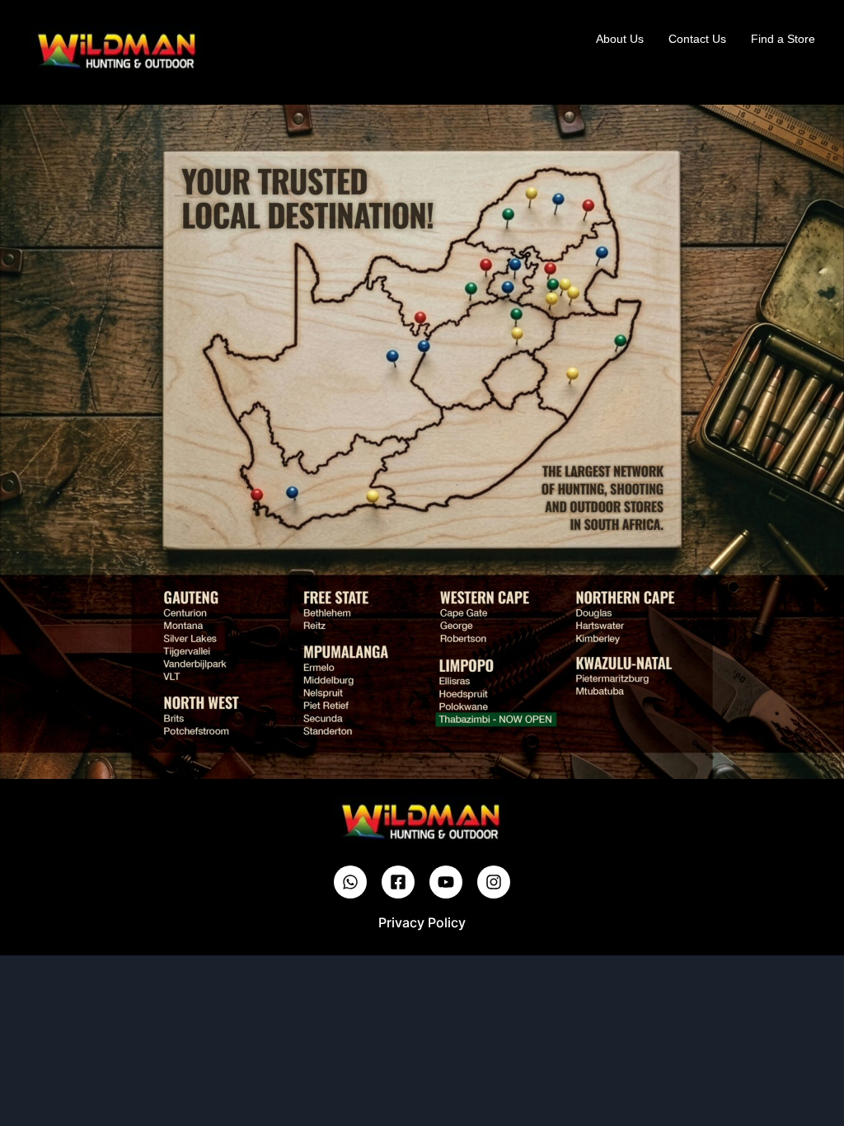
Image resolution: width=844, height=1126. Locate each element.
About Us (620, 38)
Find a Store (783, 38)
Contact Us (697, 38)
